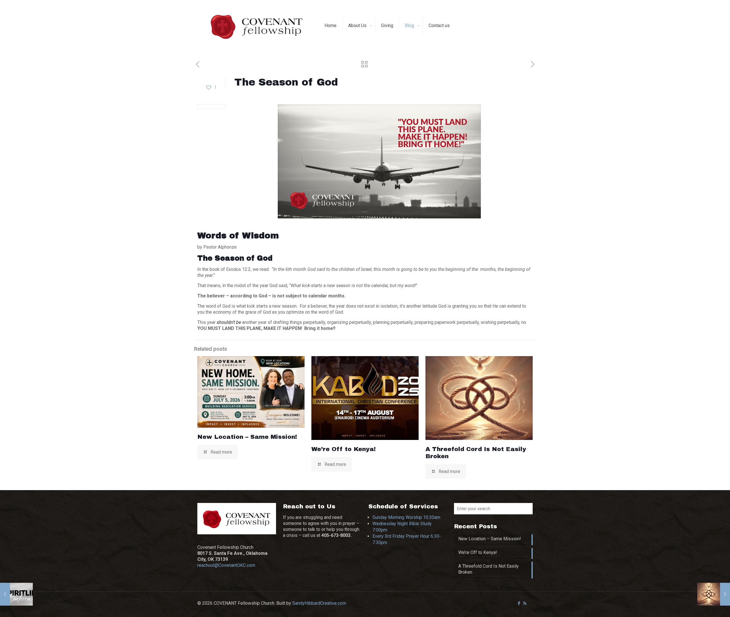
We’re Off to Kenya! (343, 449)
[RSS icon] (525, 603)
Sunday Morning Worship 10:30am (406, 517)
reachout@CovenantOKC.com (226, 565)
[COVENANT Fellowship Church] (256, 25)
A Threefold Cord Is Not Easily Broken (488, 569)
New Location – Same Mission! (247, 437)
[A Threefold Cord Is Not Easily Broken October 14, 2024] (713, 594)
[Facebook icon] (519, 603)
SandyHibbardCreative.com (319, 603)
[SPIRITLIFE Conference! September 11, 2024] (16, 594)
